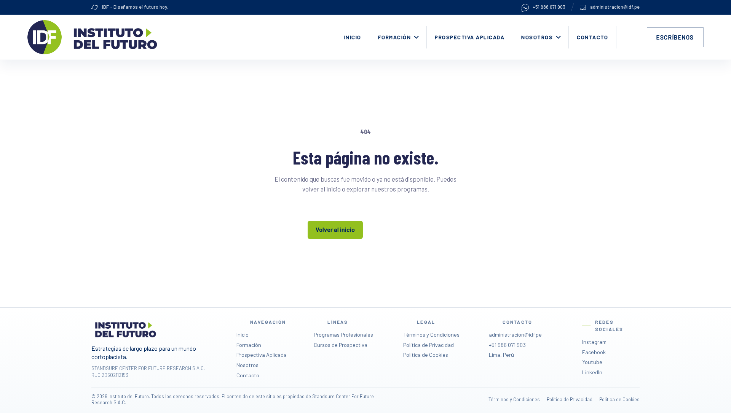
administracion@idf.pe (615, 6)
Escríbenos (675, 37)
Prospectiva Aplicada (469, 37)
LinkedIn (592, 372)
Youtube (592, 362)
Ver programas (395, 229)
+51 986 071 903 (549, 6)
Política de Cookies (425, 354)
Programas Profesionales (343, 334)
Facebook (594, 352)
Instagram (594, 342)
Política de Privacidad (428, 345)
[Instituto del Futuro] (114, 37)
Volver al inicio (335, 229)
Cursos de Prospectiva (340, 345)
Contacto (592, 37)
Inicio (352, 37)
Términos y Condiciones (431, 334)
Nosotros (537, 37)
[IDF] (44, 37)
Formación (394, 37)
